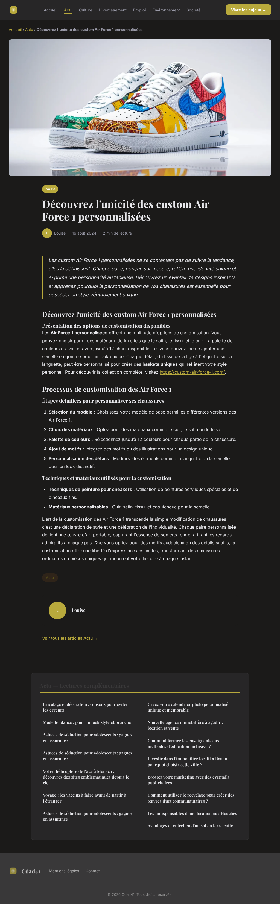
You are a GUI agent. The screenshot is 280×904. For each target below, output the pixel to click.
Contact (93, 870)
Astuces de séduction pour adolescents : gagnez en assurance (87, 737)
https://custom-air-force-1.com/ (192, 372)
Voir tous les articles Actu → (70, 638)
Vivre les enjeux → (248, 9)
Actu (68, 9)
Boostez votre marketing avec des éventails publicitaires (189, 779)
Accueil (50, 9)
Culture (85, 9)
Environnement (166, 9)
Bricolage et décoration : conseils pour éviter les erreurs (85, 707)
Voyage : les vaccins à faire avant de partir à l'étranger (84, 797)
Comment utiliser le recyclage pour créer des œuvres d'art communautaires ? (191, 797)
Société (193, 9)
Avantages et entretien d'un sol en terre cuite (190, 825)
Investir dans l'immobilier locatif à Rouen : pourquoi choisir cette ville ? (188, 761)
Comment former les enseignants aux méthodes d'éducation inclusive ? (183, 743)
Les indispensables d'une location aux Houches (192, 813)
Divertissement (113, 9)
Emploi (139, 9)
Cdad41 (30, 871)
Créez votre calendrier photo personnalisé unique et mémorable (188, 707)
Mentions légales (64, 870)
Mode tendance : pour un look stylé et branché (87, 722)
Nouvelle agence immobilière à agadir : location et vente (185, 725)
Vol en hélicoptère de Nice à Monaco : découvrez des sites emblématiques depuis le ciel (86, 777)
